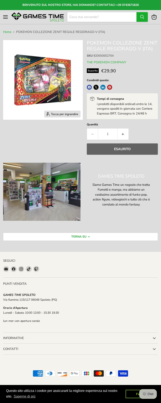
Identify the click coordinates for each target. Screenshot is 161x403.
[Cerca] (142, 17)
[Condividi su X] (96, 87)
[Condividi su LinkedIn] (102, 87)
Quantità (92, 124)
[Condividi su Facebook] (89, 87)
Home (7, 32)
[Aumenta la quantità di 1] (123, 134)
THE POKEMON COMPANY (106, 62)
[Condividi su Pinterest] (109, 87)
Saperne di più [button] (24, 396)
